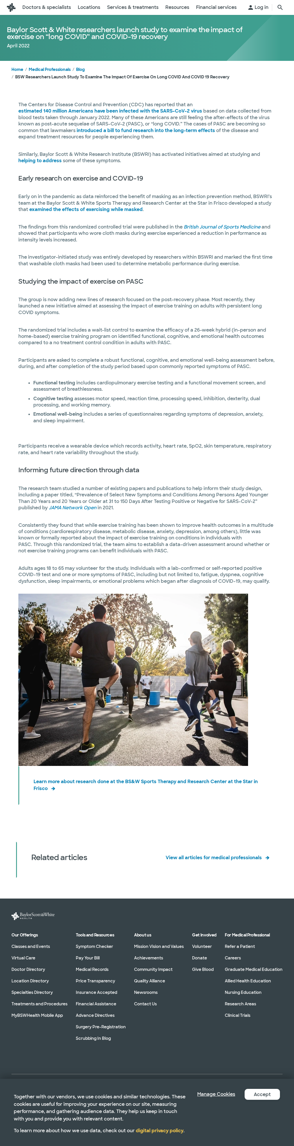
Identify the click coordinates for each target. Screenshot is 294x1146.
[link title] (11, 7)
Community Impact (153, 969)
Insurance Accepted (96, 992)
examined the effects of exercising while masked (86, 209)
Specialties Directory (32, 992)
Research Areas (240, 1003)
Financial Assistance (96, 1003)
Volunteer (202, 946)
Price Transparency (95, 980)
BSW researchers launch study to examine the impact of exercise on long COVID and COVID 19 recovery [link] (122, 77)
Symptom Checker (94, 946)
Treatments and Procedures (39, 1003)
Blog (80, 69)
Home (17, 69)
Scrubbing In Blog (93, 1038)
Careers (233, 957)
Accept (262, 1094)
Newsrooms (146, 992)
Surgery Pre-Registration (101, 1026)
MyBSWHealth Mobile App (37, 1015)
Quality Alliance (149, 980)
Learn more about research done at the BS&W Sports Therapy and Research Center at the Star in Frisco (146, 785)
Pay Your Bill (88, 957)
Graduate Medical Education (254, 969)
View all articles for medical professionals (214, 858)
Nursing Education (243, 992)
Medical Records (92, 969)
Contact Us (145, 1003)
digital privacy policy (159, 1131)
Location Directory (30, 980)
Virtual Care (23, 957)
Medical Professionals (50, 69)
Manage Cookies (216, 1094)
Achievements (148, 957)
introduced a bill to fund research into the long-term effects (146, 130)
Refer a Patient (240, 946)
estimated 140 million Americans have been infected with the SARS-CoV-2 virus (110, 111)
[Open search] (280, 7)
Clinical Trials (237, 1015)
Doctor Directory (28, 969)
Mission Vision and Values (159, 946)
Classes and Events (30, 946)
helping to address (40, 161)
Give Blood (203, 969)
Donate (199, 957)
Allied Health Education (248, 980)
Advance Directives (95, 1015)
